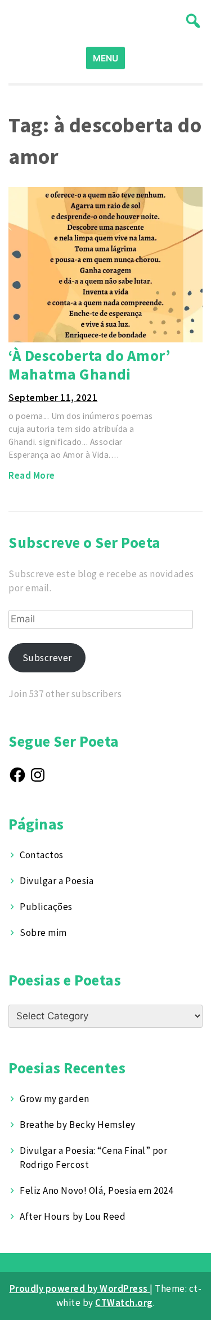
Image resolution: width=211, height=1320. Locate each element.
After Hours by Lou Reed (72, 1216)
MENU (105, 58)
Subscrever (47, 658)
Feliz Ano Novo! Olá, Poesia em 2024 (96, 1190)
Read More (31, 475)
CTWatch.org (124, 1302)
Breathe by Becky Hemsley (77, 1124)
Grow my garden (54, 1098)
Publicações (46, 906)
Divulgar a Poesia (56, 881)
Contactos (42, 855)
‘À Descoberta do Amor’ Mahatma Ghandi (89, 364)
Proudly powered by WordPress (80, 1288)
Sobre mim (43, 932)
